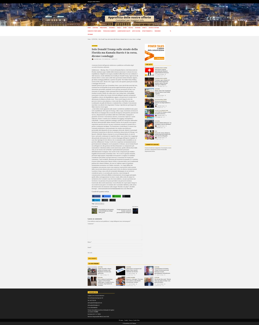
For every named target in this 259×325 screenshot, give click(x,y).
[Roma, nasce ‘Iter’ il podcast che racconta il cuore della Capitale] (149, 92)
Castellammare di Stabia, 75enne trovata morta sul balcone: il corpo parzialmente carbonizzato (162, 271)
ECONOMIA (137, 27)
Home (89, 27)
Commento (91, 223)
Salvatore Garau (98, 59)
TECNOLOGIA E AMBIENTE (109, 31)
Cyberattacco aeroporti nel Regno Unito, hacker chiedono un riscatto (133, 270)
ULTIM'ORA (94, 45)
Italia (118, 27)
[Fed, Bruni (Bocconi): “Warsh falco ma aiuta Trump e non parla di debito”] (149, 281)
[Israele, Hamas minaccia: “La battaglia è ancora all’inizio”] (149, 124)
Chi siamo (90, 34)
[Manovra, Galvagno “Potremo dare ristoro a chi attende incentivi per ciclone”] (120, 281)
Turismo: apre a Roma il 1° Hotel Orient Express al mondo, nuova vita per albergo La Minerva (162, 82)
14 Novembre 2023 (159, 127)
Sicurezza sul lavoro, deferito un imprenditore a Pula (162, 102)
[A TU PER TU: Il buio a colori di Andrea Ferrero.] (149, 113)
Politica (130, 27)
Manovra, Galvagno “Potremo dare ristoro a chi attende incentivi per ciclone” (134, 280)
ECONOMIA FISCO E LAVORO (161, 67)
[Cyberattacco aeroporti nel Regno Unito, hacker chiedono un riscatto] (120, 270)
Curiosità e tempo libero (94, 31)
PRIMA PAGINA (103, 27)
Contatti (126, 320)
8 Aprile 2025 (162, 86)
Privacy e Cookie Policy (134, 320)
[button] (170, 31)
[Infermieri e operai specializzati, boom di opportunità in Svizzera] (149, 71)
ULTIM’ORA (95, 27)
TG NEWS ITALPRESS (130, 277)
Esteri (124, 27)
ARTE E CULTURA (136, 31)
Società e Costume (154, 27)
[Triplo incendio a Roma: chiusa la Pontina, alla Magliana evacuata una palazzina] (92, 270)
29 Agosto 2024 (107, 59)
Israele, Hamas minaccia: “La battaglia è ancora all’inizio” (163, 123)
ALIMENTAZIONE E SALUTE (124, 31)
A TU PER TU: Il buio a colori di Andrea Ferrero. (163, 112)
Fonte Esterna (160, 74)
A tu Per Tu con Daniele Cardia (161, 110)
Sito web (90, 252)
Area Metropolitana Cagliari (161, 99)
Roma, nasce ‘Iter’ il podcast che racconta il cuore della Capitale (163, 92)
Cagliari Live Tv (129, 9)
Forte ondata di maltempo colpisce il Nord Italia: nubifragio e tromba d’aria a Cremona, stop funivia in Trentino (106, 282)
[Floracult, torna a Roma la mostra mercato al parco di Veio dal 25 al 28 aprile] (149, 134)
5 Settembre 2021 (159, 117)
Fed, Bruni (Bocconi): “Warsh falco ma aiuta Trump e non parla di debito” (163, 280)
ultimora (102, 203)
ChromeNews (126, 323)
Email (89, 247)
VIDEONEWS (158, 31)
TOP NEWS (111, 27)
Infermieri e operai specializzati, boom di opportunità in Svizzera (162, 71)
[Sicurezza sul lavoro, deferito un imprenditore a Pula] (149, 103)
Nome (90, 242)
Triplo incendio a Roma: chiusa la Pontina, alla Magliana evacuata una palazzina (104, 271)
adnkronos (97, 203)
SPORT (144, 27)
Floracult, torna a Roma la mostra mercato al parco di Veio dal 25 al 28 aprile (162, 134)
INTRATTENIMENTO (147, 31)
